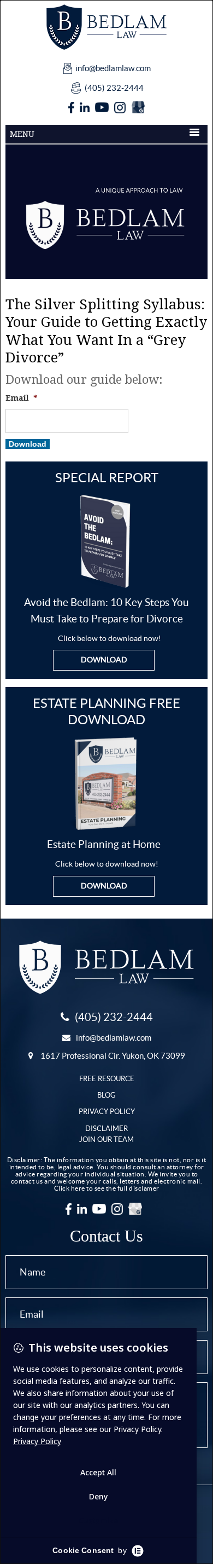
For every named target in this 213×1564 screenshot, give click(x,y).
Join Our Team (106, 1139)
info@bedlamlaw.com (113, 68)
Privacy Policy (107, 1111)
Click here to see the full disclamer (106, 1188)
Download (27, 444)
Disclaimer (106, 1128)
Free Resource (106, 1079)
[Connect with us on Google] (138, 107)
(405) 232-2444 (114, 88)
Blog (106, 1095)
